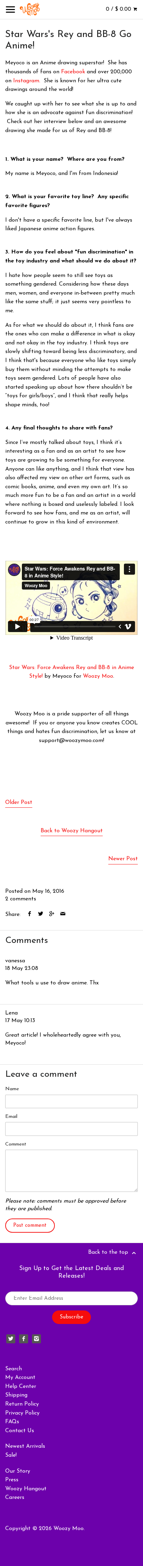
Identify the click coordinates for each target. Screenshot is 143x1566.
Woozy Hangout (26, 1489)
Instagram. (26, 81)
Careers (14, 1497)
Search (13, 1369)
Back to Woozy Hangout (72, 831)
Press (11, 1480)
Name (12, 1089)
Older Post (18, 802)
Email (11, 1116)
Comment (15, 1144)
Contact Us (19, 1431)
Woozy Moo (98, 676)
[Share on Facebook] (29, 914)
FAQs (12, 1422)
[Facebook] (23, 1338)
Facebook (73, 72)
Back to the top (109, 1252)
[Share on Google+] (52, 914)
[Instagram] (36, 1338)
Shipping (16, 1395)
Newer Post (123, 859)
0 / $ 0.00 (119, 9)
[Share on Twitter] (40, 914)
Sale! (11, 1455)
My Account (20, 1377)
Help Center (20, 1386)
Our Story (17, 1471)
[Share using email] (63, 914)
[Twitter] (10, 1338)
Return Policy (22, 1404)
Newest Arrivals (25, 1446)
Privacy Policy (22, 1413)
